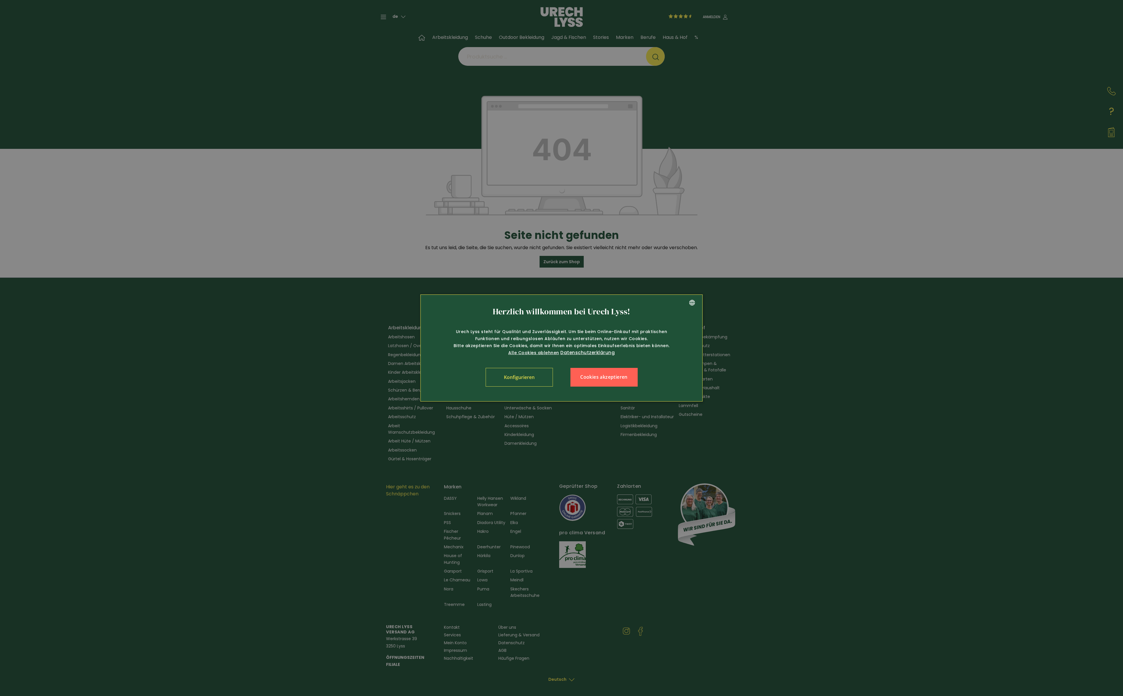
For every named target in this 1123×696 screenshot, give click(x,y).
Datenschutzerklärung (587, 352)
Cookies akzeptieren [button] (604, 377)
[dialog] (562, 348)
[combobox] (692, 303)
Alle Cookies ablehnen (533, 353)
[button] (519, 377)
